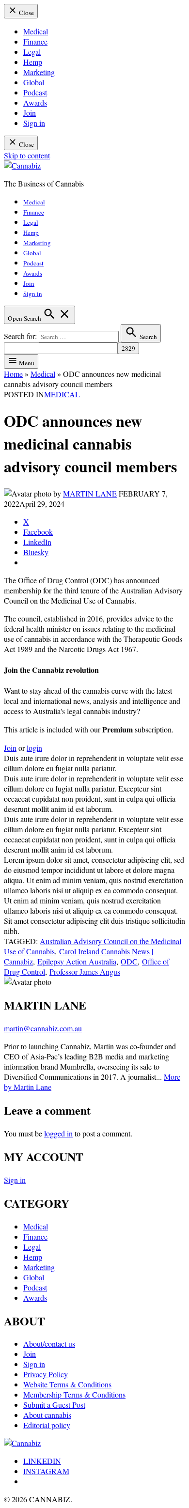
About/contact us (49, 1343)
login (34, 748)
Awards (35, 102)
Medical (35, 31)
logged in (58, 1133)
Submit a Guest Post (54, 1404)
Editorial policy (46, 1425)
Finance (35, 41)
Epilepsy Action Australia (76, 961)
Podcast (35, 92)
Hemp (32, 62)
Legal (32, 52)
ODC (129, 961)
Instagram (46, 1471)
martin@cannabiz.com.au (43, 1028)
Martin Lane (90, 493)
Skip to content (27, 155)
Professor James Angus (84, 971)
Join (29, 113)
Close (25, 12)
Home (13, 374)
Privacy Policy (45, 1374)
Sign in (34, 123)
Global (33, 82)
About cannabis (47, 1415)
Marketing (39, 72)
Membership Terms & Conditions (74, 1394)
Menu (25, 362)
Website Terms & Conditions (67, 1384)
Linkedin (42, 1461)
